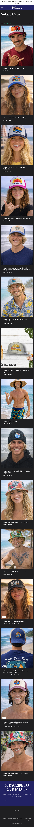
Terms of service (17, 820)
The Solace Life (10, 818)
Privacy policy (9, 820)
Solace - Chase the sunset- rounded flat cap (16, 371)
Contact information (17, 823)
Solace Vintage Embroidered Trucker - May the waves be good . (16, 671)
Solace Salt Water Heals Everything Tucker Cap (14, 168)
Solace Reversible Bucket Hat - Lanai (15, 572)
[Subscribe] (29, 801)
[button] (2, 7)
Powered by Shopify (18, 818)
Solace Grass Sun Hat (10, 421)
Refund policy (28, 818)
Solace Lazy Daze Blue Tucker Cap (14, 118)
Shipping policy (26, 820)
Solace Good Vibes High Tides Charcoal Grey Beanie (16, 472)
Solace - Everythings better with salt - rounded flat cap (15, 320)
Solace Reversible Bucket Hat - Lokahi (15, 773)
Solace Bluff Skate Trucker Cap (13, 68)
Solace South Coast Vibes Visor (13, 621)
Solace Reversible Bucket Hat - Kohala (15, 522)
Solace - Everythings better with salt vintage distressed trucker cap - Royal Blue (17, 269)
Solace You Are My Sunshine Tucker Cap (16, 218)
